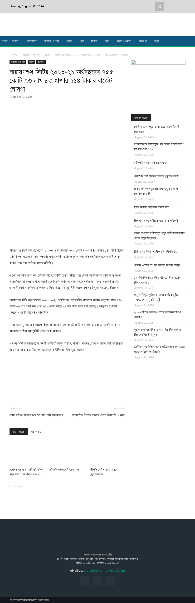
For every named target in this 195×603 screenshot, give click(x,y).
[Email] (69, 107)
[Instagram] (176, 3)
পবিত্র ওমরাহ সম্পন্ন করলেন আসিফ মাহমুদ (157, 265)
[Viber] (91, 107)
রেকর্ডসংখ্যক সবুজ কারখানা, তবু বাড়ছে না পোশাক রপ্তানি (156, 191)
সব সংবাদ (36, 432)
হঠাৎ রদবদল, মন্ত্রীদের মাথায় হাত (151, 207)
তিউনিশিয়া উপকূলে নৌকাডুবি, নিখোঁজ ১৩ (155, 251)
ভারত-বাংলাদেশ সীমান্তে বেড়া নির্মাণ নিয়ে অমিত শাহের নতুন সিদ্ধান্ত (159, 235)
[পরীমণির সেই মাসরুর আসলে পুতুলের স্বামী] (107, 454)
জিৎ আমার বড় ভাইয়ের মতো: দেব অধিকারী (156, 221)
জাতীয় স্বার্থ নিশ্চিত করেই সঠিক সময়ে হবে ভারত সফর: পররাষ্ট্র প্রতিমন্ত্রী (159, 349)
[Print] (80, 107)
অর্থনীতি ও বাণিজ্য (31, 55)
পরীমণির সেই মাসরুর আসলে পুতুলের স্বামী (156, 176)
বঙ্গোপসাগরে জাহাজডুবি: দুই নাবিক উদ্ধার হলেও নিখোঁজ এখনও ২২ (159, 146)
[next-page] (20, 484)
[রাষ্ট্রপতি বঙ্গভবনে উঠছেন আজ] (66, 454)
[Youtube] (182, 9)
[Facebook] (170, 3)
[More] (102, 107)
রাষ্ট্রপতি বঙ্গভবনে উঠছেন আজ (64, 469)
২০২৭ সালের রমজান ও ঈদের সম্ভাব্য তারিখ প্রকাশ (157, 314)
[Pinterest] (36, 107)
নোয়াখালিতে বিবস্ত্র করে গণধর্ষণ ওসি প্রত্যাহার (36, 415)
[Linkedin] (58, 107)
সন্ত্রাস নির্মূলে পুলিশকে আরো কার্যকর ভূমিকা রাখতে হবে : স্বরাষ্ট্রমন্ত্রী (156, 297)
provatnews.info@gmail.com (104, 570)
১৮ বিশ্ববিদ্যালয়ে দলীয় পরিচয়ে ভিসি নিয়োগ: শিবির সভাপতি (157, 280)
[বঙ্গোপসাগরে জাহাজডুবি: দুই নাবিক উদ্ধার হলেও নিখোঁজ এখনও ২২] (27, 454)
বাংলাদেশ (41, 61)
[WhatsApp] (47, 107)
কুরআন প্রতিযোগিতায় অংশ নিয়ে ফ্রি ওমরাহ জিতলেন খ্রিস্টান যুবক (157, 332)
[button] (159, 6)
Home (14, 55)
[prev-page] (12, 484)
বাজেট (47, 55)
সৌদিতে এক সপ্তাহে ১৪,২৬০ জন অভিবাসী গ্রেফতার (157, 129)
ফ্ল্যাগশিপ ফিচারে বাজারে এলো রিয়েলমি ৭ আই (98, 415)
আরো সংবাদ (18, 432)
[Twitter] (182, 3)
